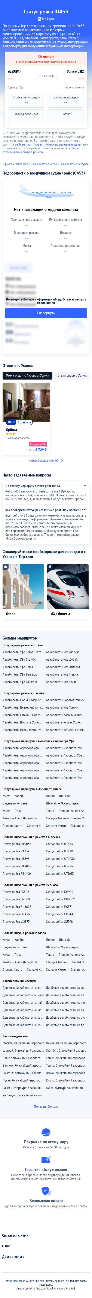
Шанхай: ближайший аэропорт (24, 1050)
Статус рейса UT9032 (17, 866)
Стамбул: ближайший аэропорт (67, 1050)
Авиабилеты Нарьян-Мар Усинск (24, 700)
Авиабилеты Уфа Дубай (62, 659)
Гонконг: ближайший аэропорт (24, 1073)
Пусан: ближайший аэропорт (22, 1080)
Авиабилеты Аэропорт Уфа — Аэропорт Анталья (24, 748)
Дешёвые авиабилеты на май (23, 1002)
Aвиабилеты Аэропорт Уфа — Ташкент (67, 778)
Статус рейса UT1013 (60, 873)
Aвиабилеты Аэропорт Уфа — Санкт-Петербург (67, 770)
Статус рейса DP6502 (60, 899)
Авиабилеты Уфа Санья (18, 667)
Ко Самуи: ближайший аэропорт (24, 1095)
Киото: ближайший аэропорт (65, 1080)
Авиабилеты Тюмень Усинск (65, 730)
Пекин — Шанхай (58, 796)
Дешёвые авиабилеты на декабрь (67, 1025)
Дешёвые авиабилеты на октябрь (67, 1017)
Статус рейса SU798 (59, 921)
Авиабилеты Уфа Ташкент (20, 682)
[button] (85, 5)
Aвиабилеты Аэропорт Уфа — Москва (24, 770)
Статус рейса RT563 (59, 844)
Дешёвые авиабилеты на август (67, 1010)
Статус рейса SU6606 (17, 906)
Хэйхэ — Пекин (13, 811)
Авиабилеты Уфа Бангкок (20, 674)
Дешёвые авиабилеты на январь (24, 987)
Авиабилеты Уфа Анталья (63, 667)
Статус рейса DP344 (59, 914)
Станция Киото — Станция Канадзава (24, 825)
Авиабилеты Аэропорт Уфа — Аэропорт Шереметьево (24, 763)
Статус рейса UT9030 (60, 859)
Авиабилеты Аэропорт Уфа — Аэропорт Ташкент (24, 755)
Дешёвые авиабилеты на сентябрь (24, 1017)
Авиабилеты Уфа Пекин (62, 674)
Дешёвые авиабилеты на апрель (67, 995)
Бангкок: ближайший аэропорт (24, 1065)
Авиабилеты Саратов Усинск (65, 700)
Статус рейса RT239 (59, 851)
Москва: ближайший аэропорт (23, 1043)
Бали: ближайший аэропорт (21, 1058)
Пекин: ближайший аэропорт (66, 1043)
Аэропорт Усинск (74, 87)
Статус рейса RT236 (59, 866)
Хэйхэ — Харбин (13, 796)
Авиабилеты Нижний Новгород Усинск (24, 715)
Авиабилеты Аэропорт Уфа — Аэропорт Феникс (67, 755)
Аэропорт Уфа (16, 87)
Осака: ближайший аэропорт (65, 1073)
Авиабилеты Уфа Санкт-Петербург (24, 652)
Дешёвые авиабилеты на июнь (67, 1002)
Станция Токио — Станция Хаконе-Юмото (67, 818)
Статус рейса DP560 (16, 899)
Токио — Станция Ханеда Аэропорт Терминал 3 (67, 811)
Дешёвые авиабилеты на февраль (67, 987)
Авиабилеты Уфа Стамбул (20, 659)
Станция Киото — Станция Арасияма (67, 825)
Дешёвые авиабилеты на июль (24, 1010)
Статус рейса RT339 (16, 851)
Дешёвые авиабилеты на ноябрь (24, 1025)
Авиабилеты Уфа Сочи (61, 682)
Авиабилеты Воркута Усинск (22, 722)
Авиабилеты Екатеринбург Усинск (24, 707)
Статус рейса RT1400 (17, 873)
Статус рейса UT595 (16, 859)
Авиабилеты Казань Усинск (64, 715)
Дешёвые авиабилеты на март (23, 995)
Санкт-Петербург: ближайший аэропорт (24, 1088)
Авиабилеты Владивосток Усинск (24, 730)
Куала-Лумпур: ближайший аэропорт (67, 1088)
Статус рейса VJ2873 (16, 921)
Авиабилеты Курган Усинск (64, 722)
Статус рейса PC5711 (60, 906)
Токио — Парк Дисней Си (20, 818)
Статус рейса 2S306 (16, 892)
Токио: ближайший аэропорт (65, 1065)
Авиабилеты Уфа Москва (62, 652)
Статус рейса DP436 (16, 914)
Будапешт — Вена (15, 803)
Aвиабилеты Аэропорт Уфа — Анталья (24, 778)
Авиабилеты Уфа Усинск (62, 707)
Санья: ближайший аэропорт (65, 1058)
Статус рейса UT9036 (17, 844)
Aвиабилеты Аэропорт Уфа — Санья (67, 763)
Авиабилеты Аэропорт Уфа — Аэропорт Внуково (67, 748)
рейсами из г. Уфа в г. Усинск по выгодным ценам (48, 144)
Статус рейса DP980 (59, 892)
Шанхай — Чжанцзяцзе (62, 803)
